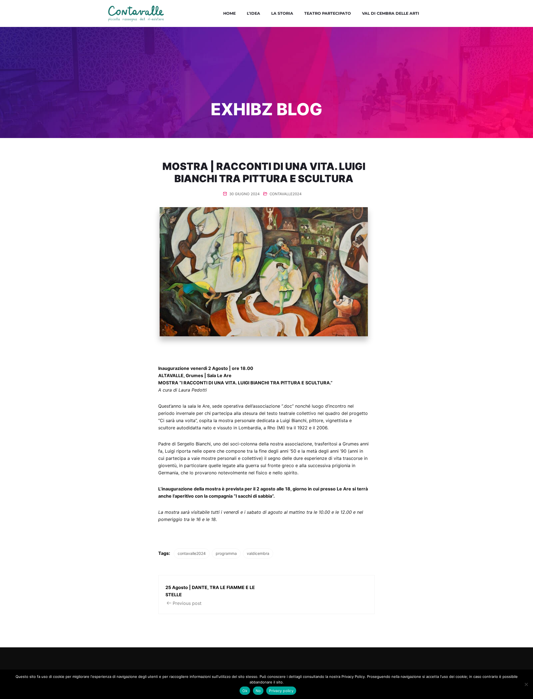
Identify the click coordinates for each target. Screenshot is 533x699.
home (229, 13)
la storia (282, 13)
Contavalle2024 (285, 194)
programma (226, 553)
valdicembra (258, 553)
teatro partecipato (327, 13)
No (258, 690)
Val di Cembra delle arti (390, 13)
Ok (244, 690)
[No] (526, 684)
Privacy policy (281, 690)
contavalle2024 (192, 553)
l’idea (253, 13)
